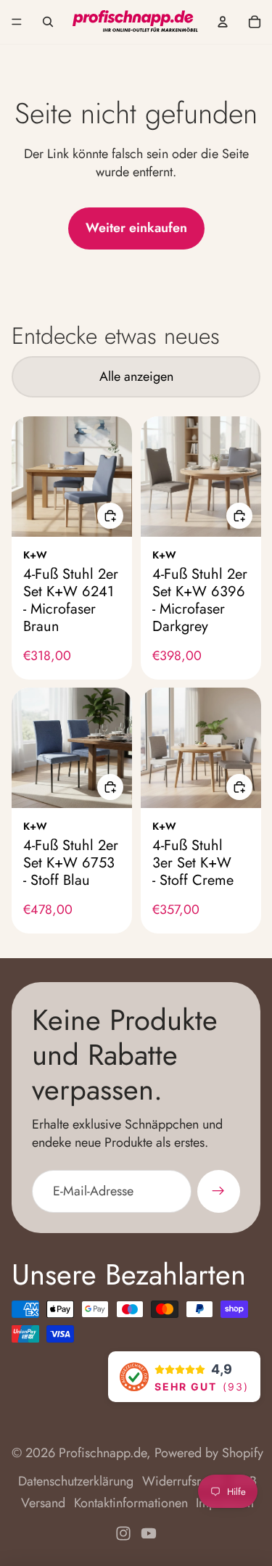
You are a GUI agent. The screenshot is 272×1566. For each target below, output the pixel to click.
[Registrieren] (218, 1191)
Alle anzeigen (136, 376)
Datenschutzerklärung (75, 1481)
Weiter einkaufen (136, 227)
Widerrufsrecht (182, 1481)
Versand (43, 1502)
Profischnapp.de (103, 1452)
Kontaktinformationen (131, 1502)
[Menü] (16, 21)
